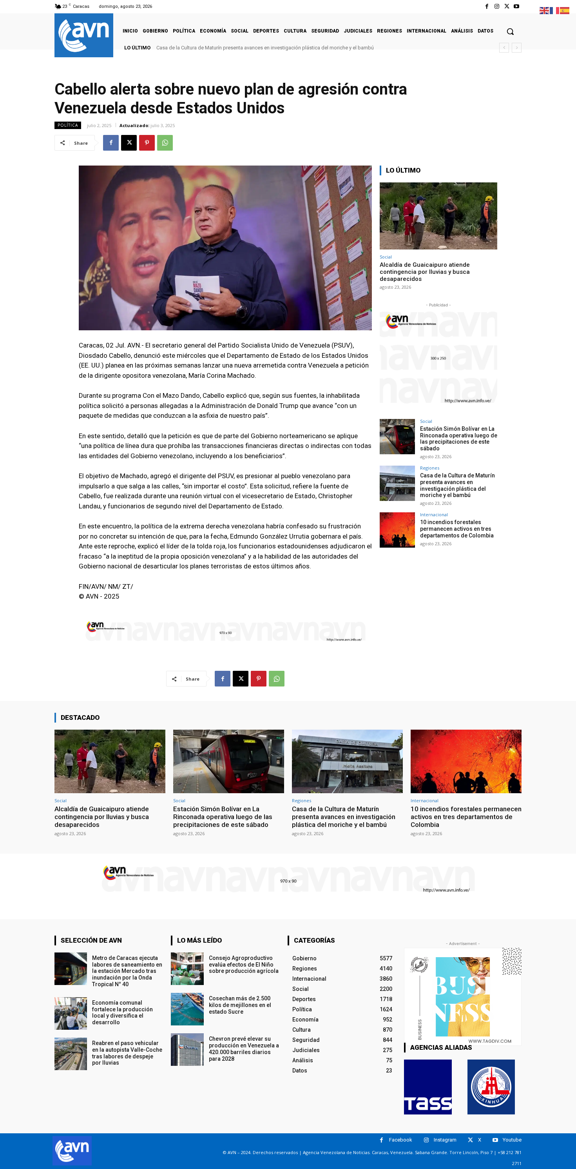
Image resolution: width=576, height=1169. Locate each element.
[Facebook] (487, 6)
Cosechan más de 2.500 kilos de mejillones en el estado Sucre (240, 1005)
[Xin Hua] (491, 1087)
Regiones (429, 468)
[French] (555, 10)
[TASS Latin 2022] (428, 1087)
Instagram (445, 1140)
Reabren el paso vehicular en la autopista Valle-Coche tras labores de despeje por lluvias (127, 1053)
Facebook (400, 1140)
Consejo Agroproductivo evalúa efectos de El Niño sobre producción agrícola (244, 964)
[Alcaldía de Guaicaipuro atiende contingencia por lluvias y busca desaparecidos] (438, 215)
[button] (510, 31)
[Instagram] (497, 6)
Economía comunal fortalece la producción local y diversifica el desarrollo (122, 1012)
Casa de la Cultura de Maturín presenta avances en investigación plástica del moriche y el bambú (457, 485)
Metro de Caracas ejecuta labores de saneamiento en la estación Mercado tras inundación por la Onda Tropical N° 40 (127, 971)
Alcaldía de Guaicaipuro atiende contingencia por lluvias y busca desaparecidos (425, 271)
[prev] (504, 48)
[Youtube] (517, 6)
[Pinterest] (147, 143)
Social (386, 257)
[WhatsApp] (165, 143)
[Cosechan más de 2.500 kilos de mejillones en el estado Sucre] (187, 1009)
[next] (517, 48)
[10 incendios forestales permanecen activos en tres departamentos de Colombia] (397, 530)
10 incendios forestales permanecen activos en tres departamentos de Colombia (250, 48)
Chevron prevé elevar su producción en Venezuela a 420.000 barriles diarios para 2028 (244, 1049)
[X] (507, 6)
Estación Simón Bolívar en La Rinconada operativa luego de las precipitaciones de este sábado (458, 439)
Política (68, 125)
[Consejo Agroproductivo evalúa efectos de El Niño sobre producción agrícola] (187, 968)
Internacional (434, 514)
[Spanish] (565, 10)
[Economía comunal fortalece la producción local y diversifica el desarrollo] (70, 1013)
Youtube (512, 1140)
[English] (545, 10)
